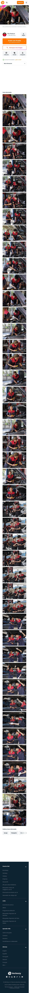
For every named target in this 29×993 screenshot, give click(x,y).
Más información (8, 62)
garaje (5, 832)
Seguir (23, 35)
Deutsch (5, 960)
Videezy (5, 875)
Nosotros (5, 939)
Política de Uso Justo (14, 990)
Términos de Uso (8, 989)
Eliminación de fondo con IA (10, 891)
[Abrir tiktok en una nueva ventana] (16, 978)
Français (5, 963)
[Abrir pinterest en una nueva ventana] (14, 978)
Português (5, 957)
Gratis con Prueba (14, 41)
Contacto (5, 936)
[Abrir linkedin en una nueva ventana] (11, 978)
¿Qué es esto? (18, 59)
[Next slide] (22, 832)
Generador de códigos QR (10, 894)
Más (4, 966)
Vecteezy (5, 872)
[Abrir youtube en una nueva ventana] (21, 978)
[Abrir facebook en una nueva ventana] (6, 978)
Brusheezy (5, 869)
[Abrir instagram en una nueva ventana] (8, 978)
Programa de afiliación (9, 910)
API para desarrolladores (9, 884)
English (5, 952)
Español (5, 955)
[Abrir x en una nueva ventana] (19, 978)
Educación (5, 881)
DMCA (4, 907)
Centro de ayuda (7, 934)
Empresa (5, 878)
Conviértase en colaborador (10, 942)
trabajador (14, 832)
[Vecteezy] (2, 2)
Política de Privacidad (19, 989)
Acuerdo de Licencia (8, 904)
